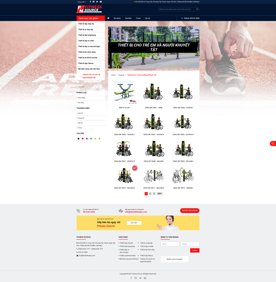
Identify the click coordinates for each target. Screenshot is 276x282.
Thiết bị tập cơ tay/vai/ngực (89, 46)
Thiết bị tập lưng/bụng (87, 35)
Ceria (80, 128)
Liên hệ (147, 18)
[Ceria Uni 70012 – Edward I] (183, 175)
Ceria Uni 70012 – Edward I (183, 188)
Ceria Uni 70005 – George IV (183, 134)
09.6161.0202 (89, 212)
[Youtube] (101, 2)
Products (121, 75)
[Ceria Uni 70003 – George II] (124, 121)
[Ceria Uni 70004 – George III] (154, 121)
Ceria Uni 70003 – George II (124, 134)
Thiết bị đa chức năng (87, 52)
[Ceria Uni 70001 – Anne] (154, 92)
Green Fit (81, 118)
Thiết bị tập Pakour (86, 63)
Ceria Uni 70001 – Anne (153, 108)
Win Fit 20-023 (124, 108)
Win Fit (80, 123)
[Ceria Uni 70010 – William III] (124, 175)
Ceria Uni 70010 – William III (124, 188)
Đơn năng (81, 98)
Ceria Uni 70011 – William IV (153, 188)
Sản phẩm (117, 18)
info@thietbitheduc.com (136, 212)
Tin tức (138, 18)
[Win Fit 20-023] (124, 92)
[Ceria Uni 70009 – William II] (183, 148)
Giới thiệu (128, 18)
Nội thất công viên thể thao (89, 69)
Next (160, 193)
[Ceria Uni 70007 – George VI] (124, 148)
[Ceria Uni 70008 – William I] (154, 148)
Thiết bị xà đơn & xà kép (87, 58)
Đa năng (81, 102)
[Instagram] (93, 2)
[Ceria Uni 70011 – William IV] (154, 175)
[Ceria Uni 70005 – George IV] (183, 121)
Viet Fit (80, 113)
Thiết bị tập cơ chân (86, 41)
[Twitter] (97, 2)
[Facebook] (90, 2)
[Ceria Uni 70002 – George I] (183, 92)
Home (113, 75)
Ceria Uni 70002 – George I (183, 108)
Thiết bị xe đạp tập (85, 29)
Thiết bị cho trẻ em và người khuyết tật (91, 76)
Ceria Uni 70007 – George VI (124, 161)
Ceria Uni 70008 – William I (154, 161)
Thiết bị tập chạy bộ (86, 24)
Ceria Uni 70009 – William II (183, 161)
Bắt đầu (134, 223)
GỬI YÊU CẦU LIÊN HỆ (189, 210)
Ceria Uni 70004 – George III (153, 134)
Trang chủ (108, 18)
